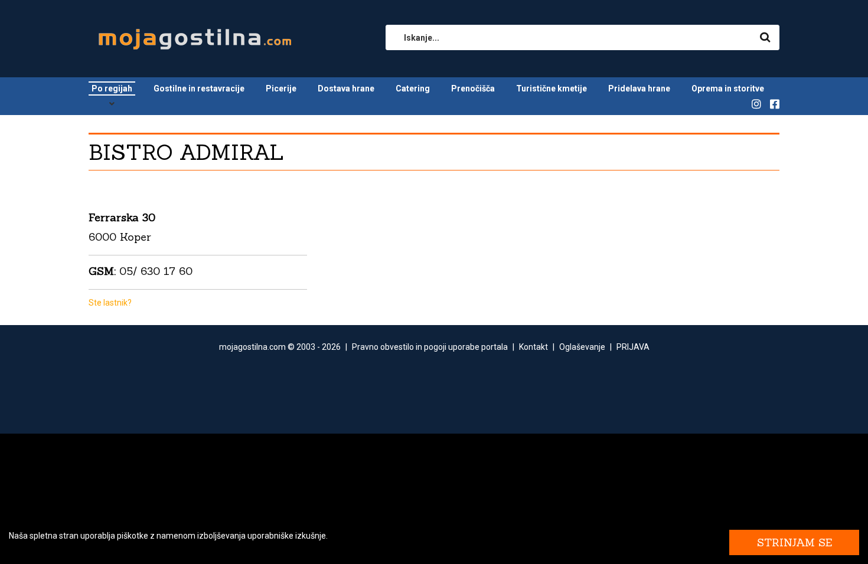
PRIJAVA (633, 347)
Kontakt (533, 347)
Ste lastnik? (110, 302)
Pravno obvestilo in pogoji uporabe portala (430, 347)
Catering (413, 88)
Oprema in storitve (727, 88)
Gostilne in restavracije (199, 88)
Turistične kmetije (551, 88)
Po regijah (112, 88)
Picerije (281, 88)
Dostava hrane (346, 88)
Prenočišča (473, 88)
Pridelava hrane (639, 88)
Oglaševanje (582, 347)
